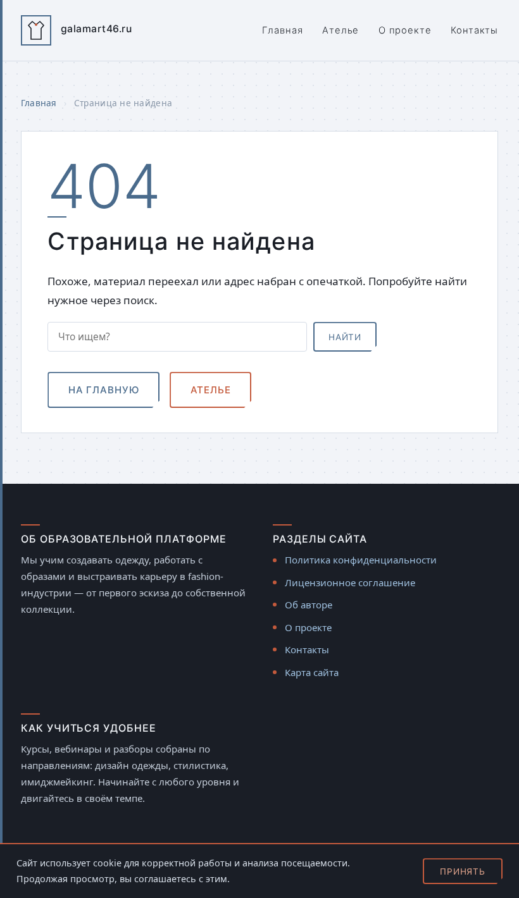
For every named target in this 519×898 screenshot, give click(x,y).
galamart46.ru (96, 29)
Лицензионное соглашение (350, 582)
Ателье (340, 30)
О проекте (405, 30)
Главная (282, 30)
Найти (344, 337)
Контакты (474, 30)
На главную (103, 390)
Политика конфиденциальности (361, 559)
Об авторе (308, 604)
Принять (462, 871)
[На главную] (36, 30)
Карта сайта (312, 672)
